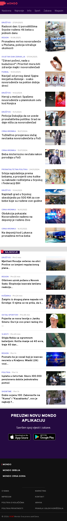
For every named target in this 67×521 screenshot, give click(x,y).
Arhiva (38, 502)
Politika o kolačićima (13, 502)
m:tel (11, 516)
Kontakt (39, 497)
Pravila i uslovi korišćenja (49, 508)
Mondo (7, 464)
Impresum (6, 497)
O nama (5, 491)
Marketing (40, 491)
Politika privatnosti (12, 508)
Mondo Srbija (11, 470)
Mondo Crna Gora (14, 476)
